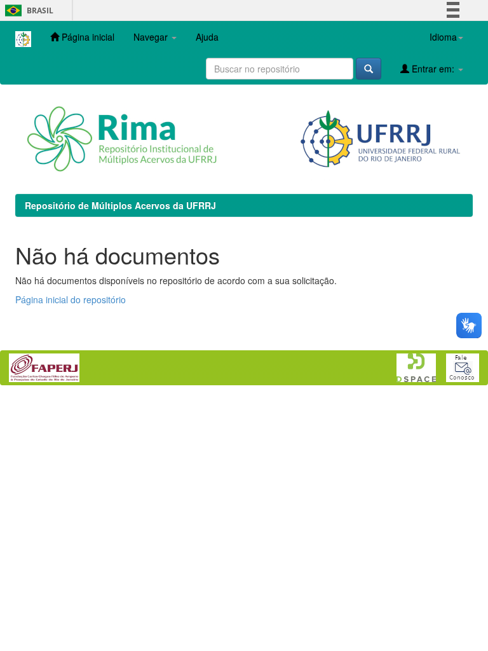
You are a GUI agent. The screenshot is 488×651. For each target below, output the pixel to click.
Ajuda (207, 37)
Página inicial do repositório (70, 299)
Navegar (151, 37)
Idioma (443, 37)
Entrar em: (433, 68)
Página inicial (86, 37)
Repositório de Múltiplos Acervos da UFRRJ (120, 205)
